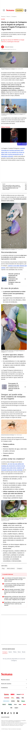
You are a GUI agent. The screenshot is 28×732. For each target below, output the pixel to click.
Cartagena (13, 16)
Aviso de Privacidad (6, 717)
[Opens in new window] (5, 713)
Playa (3, 568)
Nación (8, 16)
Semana (3, 16)
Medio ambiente (11, 568)
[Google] (2, 713)
